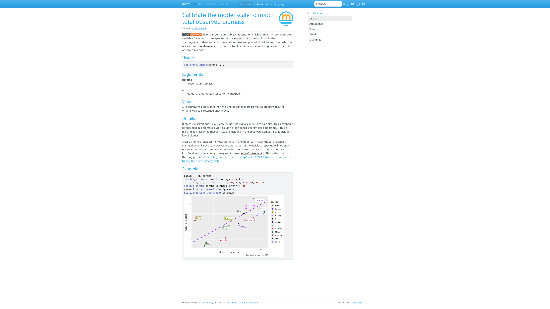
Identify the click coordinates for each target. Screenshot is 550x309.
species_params (194, 179)
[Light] (364, 4)
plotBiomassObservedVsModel (202, 192)
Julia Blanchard (235, 302)
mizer (186, 4)
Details (313, 34)
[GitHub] (358, 4)
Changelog (277, 4)
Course (219, 4)
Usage (313, 18)
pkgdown (357, 302)
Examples (315, 39)
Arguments (316, 23)
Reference (246, 4)
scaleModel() (208, 46)
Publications (261, 4)
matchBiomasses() (252, 153)
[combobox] (328, 4)
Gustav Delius (205, 302)
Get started (206, 4)
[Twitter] (352, 4)
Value (312, 29)
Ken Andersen (251, 302)
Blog (346, 4)
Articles (230, 4)
